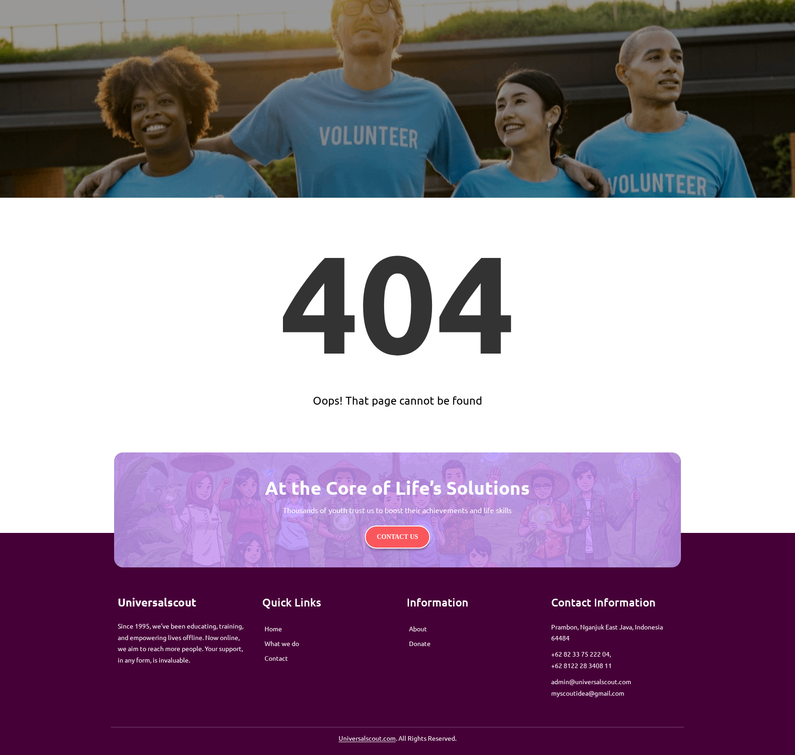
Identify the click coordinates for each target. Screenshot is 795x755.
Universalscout (157, 602)
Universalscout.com (367, 738)
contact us (397, 536)
